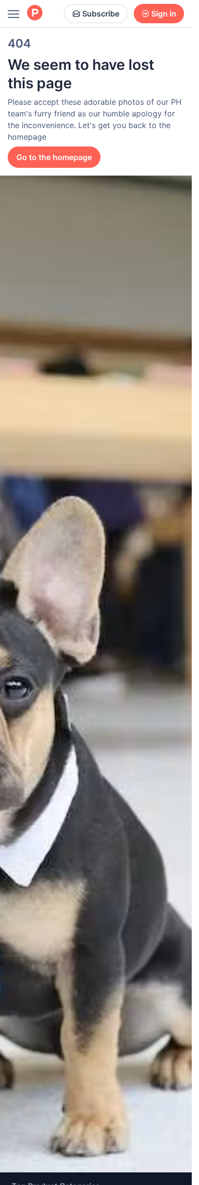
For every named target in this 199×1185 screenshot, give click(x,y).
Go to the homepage (54, 157)
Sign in (163, 13)
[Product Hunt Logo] (35, 13)
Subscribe (100, 13)
